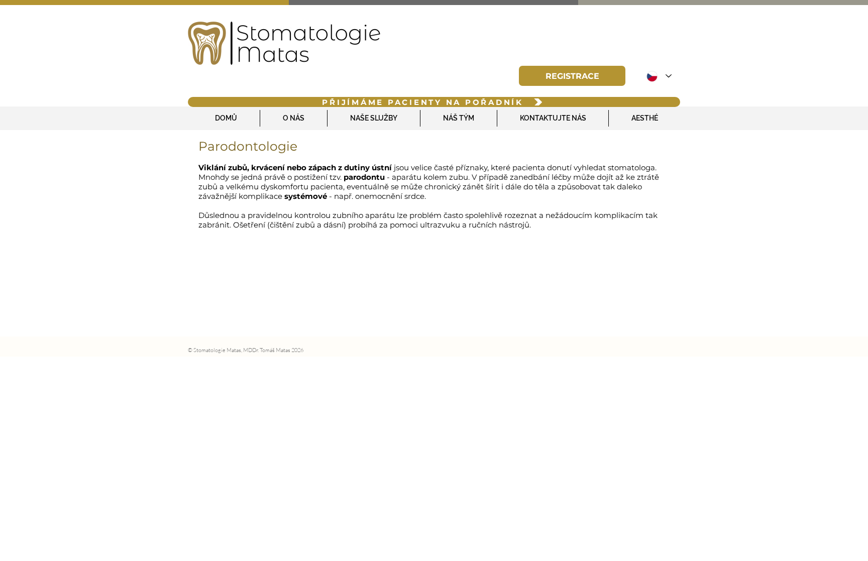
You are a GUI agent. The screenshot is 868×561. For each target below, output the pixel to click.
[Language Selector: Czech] (659, 76)
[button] (572, 76)
